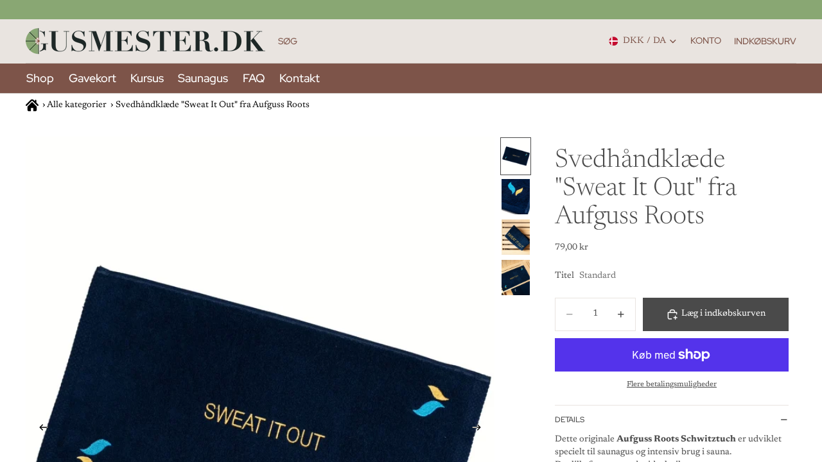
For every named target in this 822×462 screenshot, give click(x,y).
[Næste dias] (480, 430)
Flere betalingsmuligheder (672, 384)
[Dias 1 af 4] (516, 156)
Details (569, 420)
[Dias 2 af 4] (516, 196)
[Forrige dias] (40, 430)
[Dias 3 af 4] (516, 237)
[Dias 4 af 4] (516, 277)
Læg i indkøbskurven (723, 313)
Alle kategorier (77, 105)
